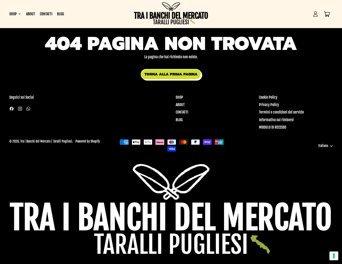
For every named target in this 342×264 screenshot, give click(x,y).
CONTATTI (46, 14)
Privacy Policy (269, 104)
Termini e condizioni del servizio (281, 112)
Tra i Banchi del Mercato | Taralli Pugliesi (46, 141)
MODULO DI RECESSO (272, 127)
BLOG (60, 14)
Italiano (323, 146)
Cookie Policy (268, 97)
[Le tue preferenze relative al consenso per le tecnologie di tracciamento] (333, 255)
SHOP (179, 97)
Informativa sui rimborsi (276, 119)
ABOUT (30, 14)
